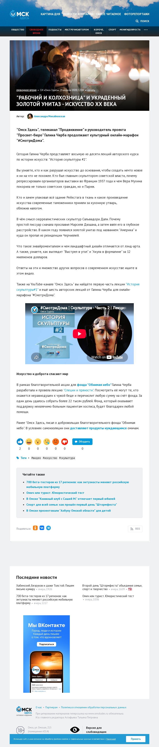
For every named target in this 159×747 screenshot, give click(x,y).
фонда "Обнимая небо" (94, 385)
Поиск (144, 21)
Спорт (112, 29)
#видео (36, 458)
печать (91, 90)
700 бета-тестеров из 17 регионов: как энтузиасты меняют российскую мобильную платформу (44, 599)
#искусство (50, 458)
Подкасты (54, 29)
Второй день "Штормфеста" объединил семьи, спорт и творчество (112, 587)
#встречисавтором (77, 29)
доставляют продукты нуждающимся (98, 428)
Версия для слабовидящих (96, 730)
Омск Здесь (19, 15)
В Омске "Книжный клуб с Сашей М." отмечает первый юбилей (70, 499)
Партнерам (51, 707)
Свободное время (36, 31)
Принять (136, 739)
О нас (39, 707)
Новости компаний (78, 14)
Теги (24, 458)
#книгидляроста (130, 29)
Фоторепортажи (136, 14)
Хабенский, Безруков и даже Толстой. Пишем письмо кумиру (45, 587)
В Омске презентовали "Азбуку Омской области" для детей (68, 510)
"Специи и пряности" (78, 390)
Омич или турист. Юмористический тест (55, 493)
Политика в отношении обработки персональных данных (93, 707)
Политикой (111, 739)
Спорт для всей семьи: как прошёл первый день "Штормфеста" (71, 504)
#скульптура (67, 458)
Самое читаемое (108, 14)
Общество (17, 29)
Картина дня (50, 14)
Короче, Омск (99, 31)
